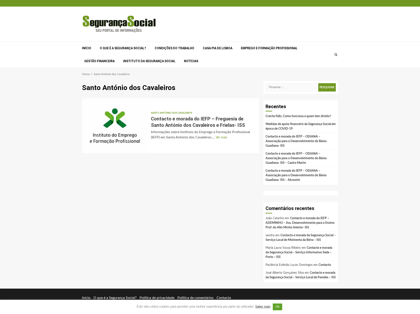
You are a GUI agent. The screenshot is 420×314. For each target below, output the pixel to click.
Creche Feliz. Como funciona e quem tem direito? (298, 116)
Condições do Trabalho (174, 48)
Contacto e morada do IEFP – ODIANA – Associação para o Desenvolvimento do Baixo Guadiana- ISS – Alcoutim (296, 175)
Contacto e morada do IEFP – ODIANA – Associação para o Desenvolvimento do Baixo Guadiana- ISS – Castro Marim (296, 158)
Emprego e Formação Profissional (269, 48)
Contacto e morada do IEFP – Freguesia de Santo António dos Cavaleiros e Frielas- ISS (115, 125)
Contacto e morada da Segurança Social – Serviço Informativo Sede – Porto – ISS (299, 252)
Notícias (191, 61)
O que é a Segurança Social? (123, 48)
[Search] (336, 55)
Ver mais (221, 137)
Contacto (324, 264)
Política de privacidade (157, 298)
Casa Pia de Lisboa (217, 48)
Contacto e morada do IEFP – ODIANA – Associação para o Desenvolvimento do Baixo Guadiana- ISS (296, 141)
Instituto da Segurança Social (149, 61)
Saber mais (263, 306)
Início (86, 48)
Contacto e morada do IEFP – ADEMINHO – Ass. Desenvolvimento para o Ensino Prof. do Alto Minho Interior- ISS (300, 223)
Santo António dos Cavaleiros (171, 113)
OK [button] (277, 306)
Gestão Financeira (99, 61)
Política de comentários (195, 298)
